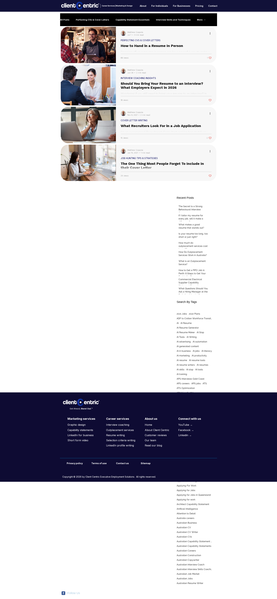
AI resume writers (186, 365)
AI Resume (186, 323)
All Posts (64, 19)
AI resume (182, 360)
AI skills (180, 369)
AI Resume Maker (186, 332)
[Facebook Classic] (63, 593)
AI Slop (200, 332)
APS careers (183, 383)
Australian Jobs (185, 578)
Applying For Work (186, 485)
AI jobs (196, 351)
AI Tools (181, 337)
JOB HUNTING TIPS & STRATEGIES (139, 158)
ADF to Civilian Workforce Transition (194, 318)
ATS (205, 383)
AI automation (200, 341)
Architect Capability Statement (193, 504)
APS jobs (196, 383)
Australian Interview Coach (190, 564)
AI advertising (184, 341)
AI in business (184, 351)
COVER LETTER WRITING (134, 120)
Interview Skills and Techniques (173, 19)
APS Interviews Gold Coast (190, 378)
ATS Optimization (186, 388)
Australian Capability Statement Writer (194, 541)
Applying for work (186, 499)
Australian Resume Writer (190, 583)
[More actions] (211, 33)
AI (178, 323)
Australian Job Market (188, 574)
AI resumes (202, 365)
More (199, 19)
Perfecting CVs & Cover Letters (92, 19)
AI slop (189, 369)
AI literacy (206, 351)
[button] (143, 5)
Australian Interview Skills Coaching (194, 569)
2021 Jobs (182, 313)
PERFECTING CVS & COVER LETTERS (140, 40)
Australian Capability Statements (194, 546)
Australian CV (184, 527)
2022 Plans (194, 313)
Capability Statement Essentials (133, 19)
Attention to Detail (186, 513)
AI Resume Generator (188, 327)
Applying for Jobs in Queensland (194, 495)
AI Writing (192, 337)
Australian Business (187, 522)
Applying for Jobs (186, 490)
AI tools (199, 369)
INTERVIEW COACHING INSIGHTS (138, 78)
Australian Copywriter (188, 560)
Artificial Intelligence (187, 509)
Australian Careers (186, 550)
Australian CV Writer (187, 532)
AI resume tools (197, 360)
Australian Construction (189, 555)
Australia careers (185, 518)
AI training (182, 374)
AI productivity (199, 355)
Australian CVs (184, 536)
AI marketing (183, 355)
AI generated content (188, 346)
